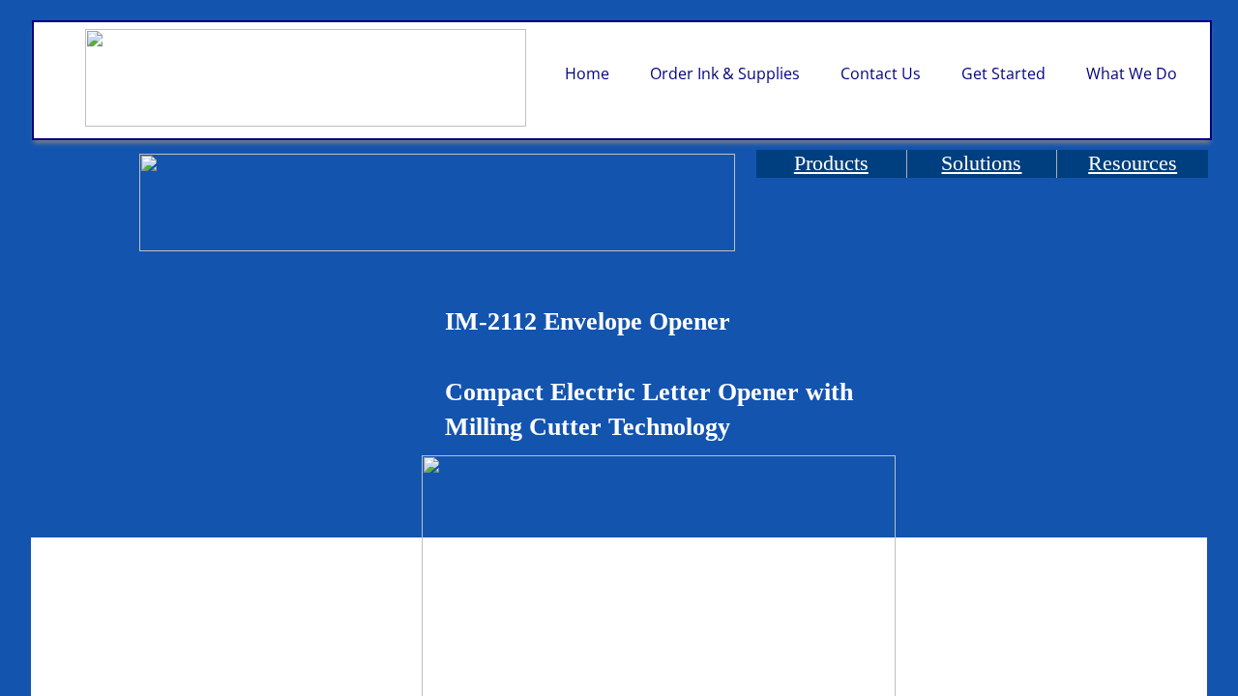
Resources (1132, 163)
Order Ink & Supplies (725, 73)
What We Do (1131, 73)
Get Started (1003, 73)
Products (831, 163)
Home (587, 73)
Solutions (981, 163)
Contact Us (880, 73)
